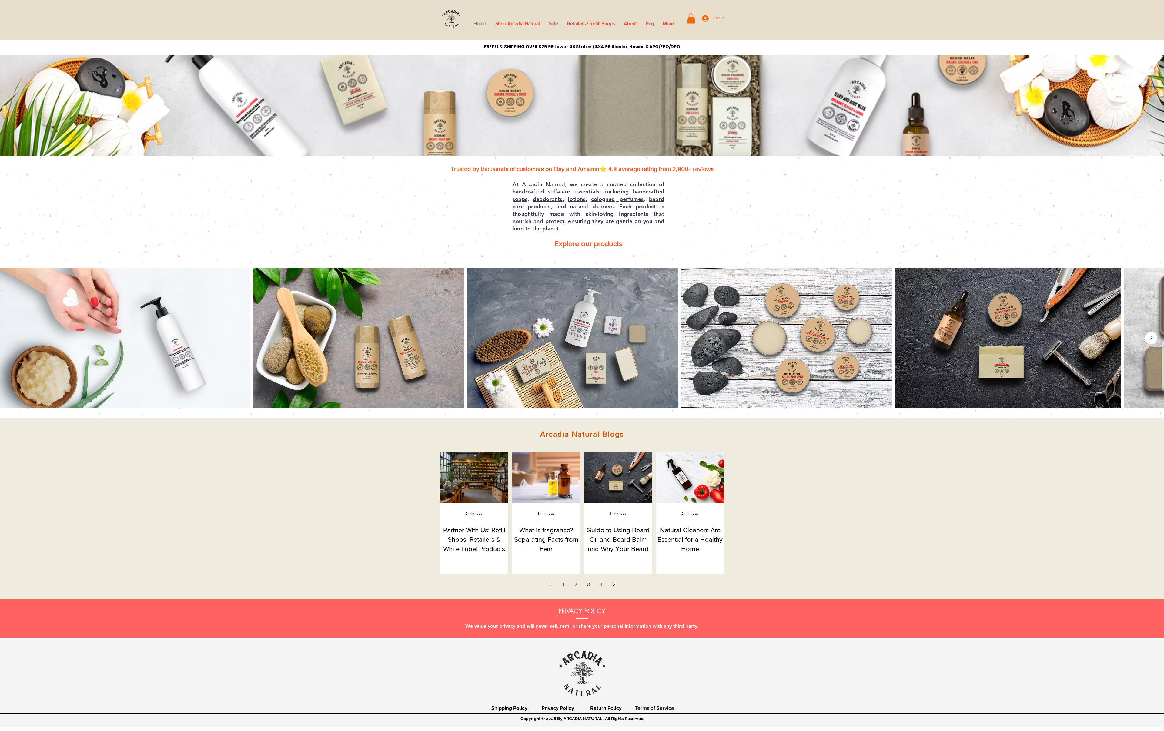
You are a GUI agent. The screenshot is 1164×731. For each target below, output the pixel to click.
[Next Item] (1151, 338)
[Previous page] (550, 584)
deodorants (548, 199)
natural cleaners (592, 206)
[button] (691, 18)
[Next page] (613, 584)
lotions (576, 199)
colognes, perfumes (617, 199)
